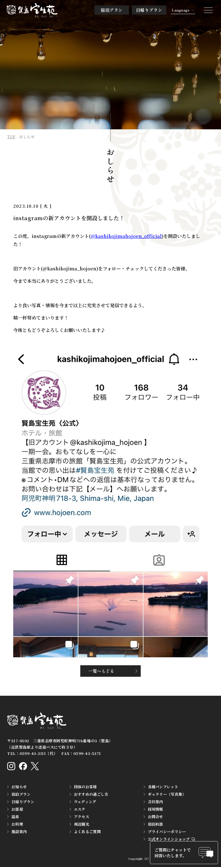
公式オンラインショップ (169, 839)
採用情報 (155, 809)
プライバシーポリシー (167, 831)
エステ (79, 809)
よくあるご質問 (87, 831)
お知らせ (19, 786)
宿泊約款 (155, 824)
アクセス (81, 816)
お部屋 (17, 809)
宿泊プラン (112, 10)
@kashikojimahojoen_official (126, 236)
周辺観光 (81, 824)
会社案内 (155, 801)
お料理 (17, 824)
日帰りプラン (149, 10)
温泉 (15, 816)
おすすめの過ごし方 (91, 794)
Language (181, 9)
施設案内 (19, 831)
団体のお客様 (85, 786)
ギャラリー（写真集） (167, 794)
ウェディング (85, 801)
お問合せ (155, 816)
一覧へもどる (101, 671)
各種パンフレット (163, 786)
